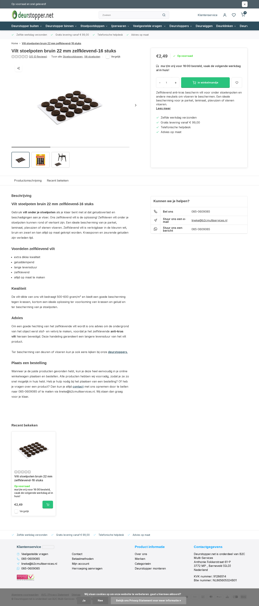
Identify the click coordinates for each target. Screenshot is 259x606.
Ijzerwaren (118, 26)
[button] (135, 105)
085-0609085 (201, 211)
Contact (77, 554)
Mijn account (80, 563)
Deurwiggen (204, 26)
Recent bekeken (58, 180)
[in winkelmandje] (47, 504)
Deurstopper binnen (60, 26)
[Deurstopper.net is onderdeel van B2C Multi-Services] (32, 15)
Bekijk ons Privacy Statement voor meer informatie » (148, 600)
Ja (83, 600)
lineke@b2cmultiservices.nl (209, 220)
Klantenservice (207, 15)
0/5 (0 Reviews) (38, 56)
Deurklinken (224, 26)
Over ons (141, 554)
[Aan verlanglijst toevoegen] (50, 436)
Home (14, 43)
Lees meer (163, 108)
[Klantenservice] (48, 547)
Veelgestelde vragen (148, 26)
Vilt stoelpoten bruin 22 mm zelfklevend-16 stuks (51, 43)
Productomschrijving (28, 180)
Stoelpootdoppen (92, 26)
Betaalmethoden (83, 558)
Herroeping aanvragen (87, 568)
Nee (100, 600)
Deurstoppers (179, 26)
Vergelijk (115, 56)
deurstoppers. (118, 352)
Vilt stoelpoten (92, 56)
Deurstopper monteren (150, 568)
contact (78, 386)
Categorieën (143, 563)
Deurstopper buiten (25, 26)
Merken (140, 558)
